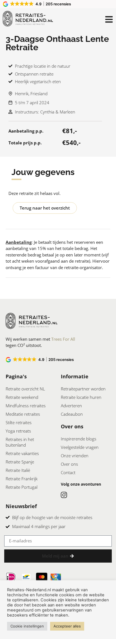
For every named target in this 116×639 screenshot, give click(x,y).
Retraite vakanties (22, 453)
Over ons (69, 464)
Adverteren (71, 405)
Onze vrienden (74, 455)
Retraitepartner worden (83, 389)
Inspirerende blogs (78, 439)
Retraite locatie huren (81, 397)
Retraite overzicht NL (25, 389)
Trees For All (63, 339)
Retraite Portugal (21, 487)
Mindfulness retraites (26, 405)
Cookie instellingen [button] (27, 626)
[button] (37, 4)
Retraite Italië (18, 470)
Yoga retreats (18, 431)
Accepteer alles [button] (67, 626)
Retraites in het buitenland (20, 442)
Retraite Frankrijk (21, 478)
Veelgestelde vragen (80, 447)
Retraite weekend (22, 397)
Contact (68, 472)
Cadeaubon (72, 414)
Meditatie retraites (23, 414)
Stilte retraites (19, 422)
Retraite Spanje (20, 462)
